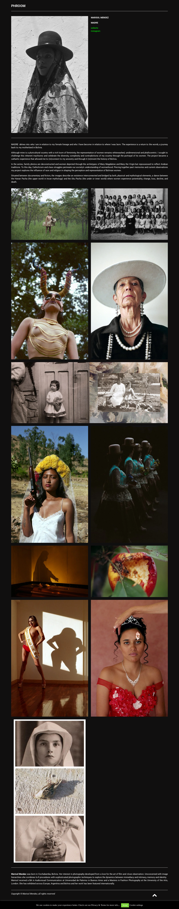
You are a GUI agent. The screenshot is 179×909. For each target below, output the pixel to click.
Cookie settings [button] (136, 905)
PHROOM (18, 6)
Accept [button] (125, 905)
